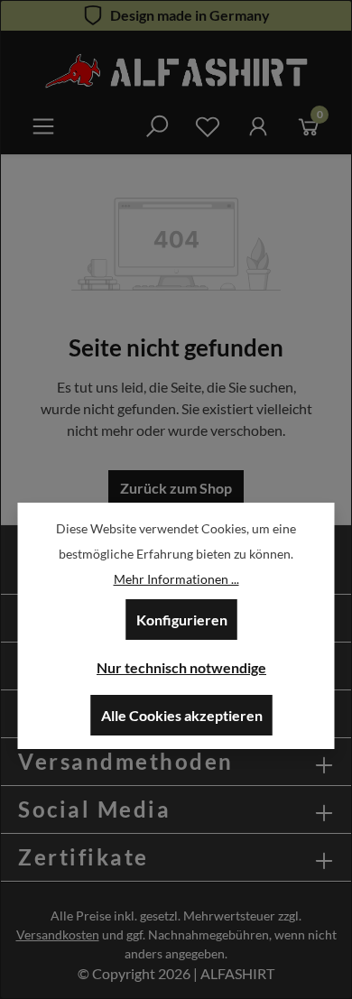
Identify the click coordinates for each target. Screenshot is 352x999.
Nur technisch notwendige (181, 667)
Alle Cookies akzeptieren (182, 715)
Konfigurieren (181, 619)
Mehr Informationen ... (176, 579)
